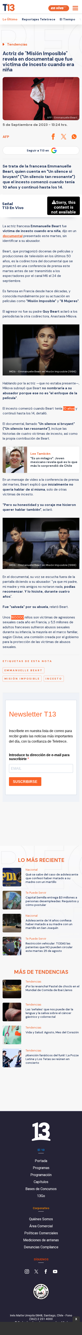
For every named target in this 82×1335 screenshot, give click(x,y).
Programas (41, 1168)
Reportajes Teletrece (38, 19)
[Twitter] (36, 1272)
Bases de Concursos (41, 1189)
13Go (41, 1196)
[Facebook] (45, 1272)
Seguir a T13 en (38, 150)
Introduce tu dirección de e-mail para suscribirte (39, 757)
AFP (6, 136)
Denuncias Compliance (41, 1247)
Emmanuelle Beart (23, 670)
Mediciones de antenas (41, 1240)
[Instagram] (27, 1272)
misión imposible (22, 678)
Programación (41, 1175)
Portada (41, 1161)
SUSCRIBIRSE (25, 782)
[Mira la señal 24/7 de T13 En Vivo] (58, 8)
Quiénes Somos (41, 1219)
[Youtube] (55, 1272)
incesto (53, 678)
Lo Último (10, 19)
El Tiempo (67, 19)
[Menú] (75, 8)
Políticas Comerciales (41, 1233)
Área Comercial (41, 1226)
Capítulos (41, 1182)
